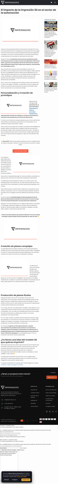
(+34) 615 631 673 (8, 403)
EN (24, 420)
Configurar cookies (50, 406)
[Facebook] (56, 411)
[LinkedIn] (50, 411)
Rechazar (6, 479)
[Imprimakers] (10, 387)
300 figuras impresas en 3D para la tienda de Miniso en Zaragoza (50, 78)
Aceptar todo (25, 479)
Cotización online (35, 392)
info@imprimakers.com (10, 399)
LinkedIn (20, 365)
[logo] (10, 3)
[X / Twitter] (53, 411)
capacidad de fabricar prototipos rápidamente (33, 111)
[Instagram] (47, 411)
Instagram (14, 365)
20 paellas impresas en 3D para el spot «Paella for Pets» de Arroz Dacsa (50, 90)
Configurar (14, 479)
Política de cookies (50, 395)
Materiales (33, 403)
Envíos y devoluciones (51, 389)
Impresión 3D (34, 389)
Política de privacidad (51, 392)
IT (30, 420)
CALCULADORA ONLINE (20, 151)
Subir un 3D (51, 377)
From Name (24, 448)
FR (33, 420)
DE (27, 420)
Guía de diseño (34, 406)
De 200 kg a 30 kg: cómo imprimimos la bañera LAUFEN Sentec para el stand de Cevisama (50, 34)
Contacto (53, 372)
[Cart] (51, 2)
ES (21, 420)
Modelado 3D (34, 400)
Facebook (3, 365)
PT (36, 420)
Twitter (9, 365)
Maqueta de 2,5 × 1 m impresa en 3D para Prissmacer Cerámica (50, 66)
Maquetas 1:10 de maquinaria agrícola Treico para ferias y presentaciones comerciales (50, 53)
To (21, 446)
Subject (22, 450)
